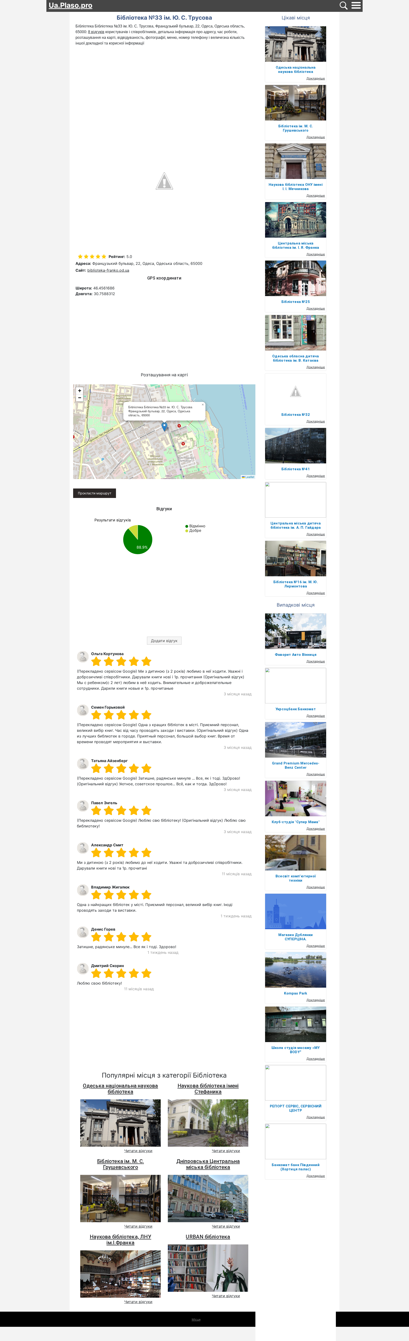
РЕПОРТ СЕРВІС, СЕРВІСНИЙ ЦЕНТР (295, 1108)
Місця (196, 1319)
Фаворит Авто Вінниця (295, 655)
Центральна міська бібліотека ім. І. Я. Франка (295, 245)
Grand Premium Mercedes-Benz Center (296, 765)
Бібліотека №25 (295, 302)
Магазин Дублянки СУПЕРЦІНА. (295, 937)
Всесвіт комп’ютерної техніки (296, 878)
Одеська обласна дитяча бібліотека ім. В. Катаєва (295, 358)
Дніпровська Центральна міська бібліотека (208, 1164)
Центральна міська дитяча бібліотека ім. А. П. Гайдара (296, 525)
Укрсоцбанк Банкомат (296, 709)
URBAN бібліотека (208, 1237)
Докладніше (316, 78)
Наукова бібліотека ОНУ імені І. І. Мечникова (296, 186)
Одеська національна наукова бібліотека (120, 1089)
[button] (164, 427)
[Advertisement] (164, 82)
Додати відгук (164, 640)
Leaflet (249, 477)
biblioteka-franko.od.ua (108, 270)
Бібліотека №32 (295, 415)
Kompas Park (295, 993)
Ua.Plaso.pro (70, 5)
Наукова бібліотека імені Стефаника (208, 1089)
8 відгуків (96, 32)
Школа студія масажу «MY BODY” (295, 1050)
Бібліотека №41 (295, 469)
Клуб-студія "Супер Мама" (296, 822)
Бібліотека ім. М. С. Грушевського (120, 1164)
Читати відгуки (138, 1150)
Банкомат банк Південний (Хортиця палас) (296, 1167)
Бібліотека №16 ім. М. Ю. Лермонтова (295, 584)
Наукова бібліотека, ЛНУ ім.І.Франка (120, 1240)
